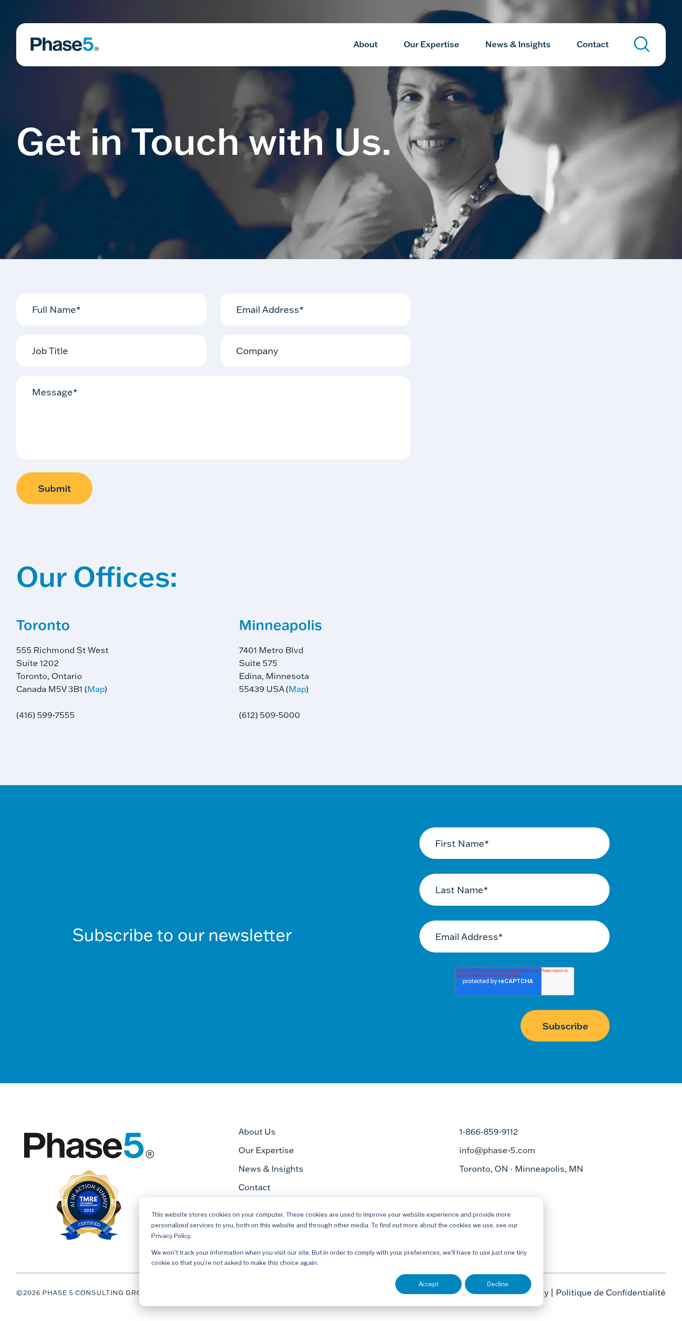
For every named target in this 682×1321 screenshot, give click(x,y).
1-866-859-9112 (488, 1131)
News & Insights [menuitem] (518, 44)
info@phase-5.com (497, 1150)
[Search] (642, 44)
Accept (428, 1284)
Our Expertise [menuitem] (431, 44)
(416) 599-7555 (45, 715)
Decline (497, 1284)
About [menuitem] (366, 44)
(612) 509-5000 (269, 715)
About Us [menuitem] (257, 1131)
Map (95, 689)
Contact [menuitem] (593, 44)
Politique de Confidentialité (611, 1292)
